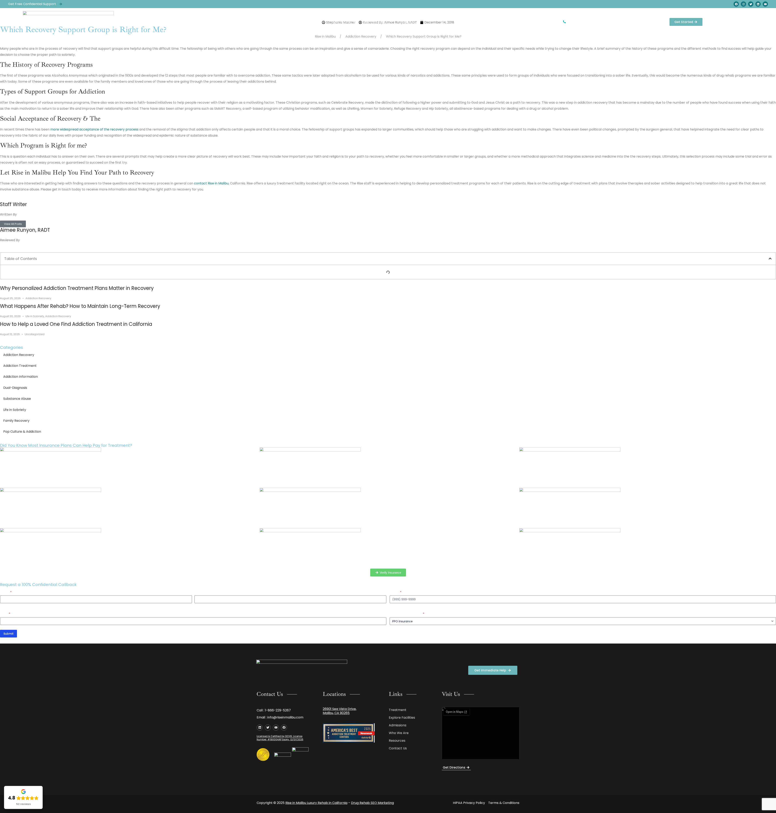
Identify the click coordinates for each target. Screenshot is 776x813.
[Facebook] (736, 4)
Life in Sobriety (34, 316)
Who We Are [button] (341, 22)
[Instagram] (743, 4)
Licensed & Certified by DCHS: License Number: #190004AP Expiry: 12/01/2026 (280, 737)
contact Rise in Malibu (211, 183)
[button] (770, 258)
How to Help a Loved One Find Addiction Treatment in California (76, 324)
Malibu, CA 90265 (336, 713)
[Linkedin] (758, 4)
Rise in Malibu (325, 36)
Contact (407, 22)
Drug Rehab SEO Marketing (372, 802)
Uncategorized (34, 334)
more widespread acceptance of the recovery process (94, 129)
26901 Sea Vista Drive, (339, 709)
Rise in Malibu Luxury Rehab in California (316, 802)
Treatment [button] (285, 22)
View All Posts (13, 224)
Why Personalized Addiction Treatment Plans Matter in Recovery (77, 288)
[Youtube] (765, 4)
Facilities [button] (312, 22)
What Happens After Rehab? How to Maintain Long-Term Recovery (80, 306)
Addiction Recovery (360, 36)
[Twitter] (750, 4)
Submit (8, 634)
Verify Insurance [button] (375, 22)
